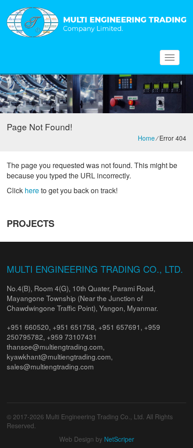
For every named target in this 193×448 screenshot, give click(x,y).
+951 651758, (75, 327)
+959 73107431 (72, 337)
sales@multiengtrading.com (50, 366)
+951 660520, (30, 327)
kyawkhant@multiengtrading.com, (60, 356)
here (32, 190)
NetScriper (119, 439)
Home (146, 137)
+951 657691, (121, 327)
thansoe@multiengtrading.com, (56, 346)
